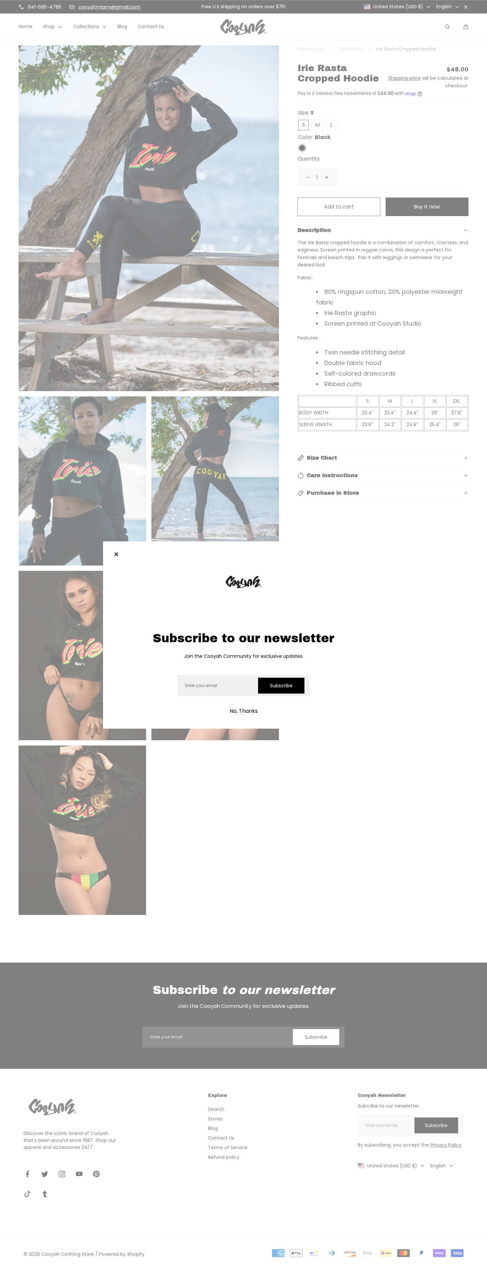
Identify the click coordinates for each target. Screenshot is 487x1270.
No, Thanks (244, 711)
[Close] (116, 555)
